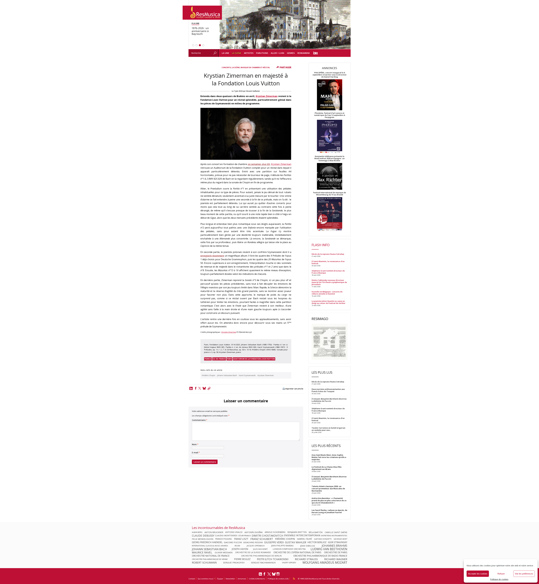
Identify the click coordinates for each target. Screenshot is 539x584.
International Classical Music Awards (210, 546)
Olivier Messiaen (223, 552)
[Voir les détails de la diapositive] (284, 24)
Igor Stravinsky (337, 542)
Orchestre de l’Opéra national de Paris (297, 552)
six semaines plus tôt (259, 164)
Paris (229, 359)
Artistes (248, 53)
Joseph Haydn (240, 549)
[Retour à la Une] (202, 13)
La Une (225, 53)
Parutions (262, 53)
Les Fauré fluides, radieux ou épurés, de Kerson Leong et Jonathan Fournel (329, 511)
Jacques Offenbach (256, 546)
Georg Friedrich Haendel (207, 542)
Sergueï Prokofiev (234, 562)
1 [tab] (193, 45)
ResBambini (303, 53)
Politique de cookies (499, 579)
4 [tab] (203, 45)
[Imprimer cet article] (284, 389)
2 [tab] (196, 45)
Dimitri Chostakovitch (267, 535)
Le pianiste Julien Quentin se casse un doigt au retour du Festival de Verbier (328, 302)
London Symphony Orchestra (289, 549)
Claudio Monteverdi (226, 535)
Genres (291, 53)
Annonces (242, 578)
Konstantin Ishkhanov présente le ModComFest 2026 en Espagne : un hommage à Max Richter (329, 158)
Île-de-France (219, 359)
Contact (192, 578)
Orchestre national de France (210, 556)
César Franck (244, 535)
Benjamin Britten (297, 532)
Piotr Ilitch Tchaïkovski (272, 559)
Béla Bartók (316, 532)
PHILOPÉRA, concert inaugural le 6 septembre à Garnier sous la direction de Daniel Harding (329, 75)
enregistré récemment (212, 255)
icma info (315, 53)
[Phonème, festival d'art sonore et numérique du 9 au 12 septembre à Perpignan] (330, 137)
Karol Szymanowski (247, 375)
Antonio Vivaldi (233, 532)
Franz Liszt (241, 539)
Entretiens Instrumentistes (334, 535)
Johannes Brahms (334, 546)
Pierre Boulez (242, 559)
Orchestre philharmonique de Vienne (210, 559)
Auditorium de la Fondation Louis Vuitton (254, 359)
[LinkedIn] (260, 575)
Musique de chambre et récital (255, 67)
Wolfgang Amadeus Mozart (324, 562)
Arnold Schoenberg (275, 532)
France (208, 359)
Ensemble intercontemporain (302, 535)
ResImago (320, 318)
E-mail (196, 452)
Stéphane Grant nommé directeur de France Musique (328, 272)
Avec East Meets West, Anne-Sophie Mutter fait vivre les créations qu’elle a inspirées (329, 457)
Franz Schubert (261, 539)
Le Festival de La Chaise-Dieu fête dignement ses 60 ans (327, 468)
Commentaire (199, 420)
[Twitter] (200, 388)
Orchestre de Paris (335, 552)
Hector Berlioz (317, 542)
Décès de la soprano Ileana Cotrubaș (328, 254)
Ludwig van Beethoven (329, 549)
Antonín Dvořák (254, 532)
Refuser (501, 573)
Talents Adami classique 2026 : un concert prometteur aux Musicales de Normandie (328, 488)
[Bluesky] (274, 574)
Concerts (226, 67)
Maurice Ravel (202, 552)
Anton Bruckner (214, 532)
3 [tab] (200, 45)
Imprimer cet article (294, 389)
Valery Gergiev (289, 562)
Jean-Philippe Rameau (282, 546)
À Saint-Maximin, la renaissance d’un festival (328, 262)
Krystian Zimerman (267, 96)
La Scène (236, 53)
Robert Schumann (204, 562)
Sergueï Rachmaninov (263, 562)
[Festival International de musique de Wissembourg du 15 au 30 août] (330, 214)
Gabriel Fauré (304, 539)
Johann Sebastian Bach (227, 375)
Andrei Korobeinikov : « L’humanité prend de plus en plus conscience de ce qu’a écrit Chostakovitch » (329, 500)
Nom (195, 444)
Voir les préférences (524, 573)
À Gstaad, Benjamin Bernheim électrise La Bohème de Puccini (329, 477)
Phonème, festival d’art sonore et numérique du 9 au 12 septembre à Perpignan (329, 115)
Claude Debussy (203, 535)
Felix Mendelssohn (202, 539)
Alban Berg (197, 532)
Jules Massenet (260, 549)
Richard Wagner (335, 559)
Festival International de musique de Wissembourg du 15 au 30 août (329, 194)
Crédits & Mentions (257, 578)
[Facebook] (196, 388)
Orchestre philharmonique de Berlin (261, 556)
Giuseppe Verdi (274, 542)
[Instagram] (278, 574)
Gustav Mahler (295, 542)
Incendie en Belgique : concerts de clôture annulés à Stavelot (327, 293)
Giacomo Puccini (233, 542)
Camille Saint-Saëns (336, 532)
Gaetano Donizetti (323, 539)
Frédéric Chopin (208, 375)
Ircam (237, 546)
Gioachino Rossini (253, 542)
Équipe (220, 578)
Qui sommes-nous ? (206, 578)
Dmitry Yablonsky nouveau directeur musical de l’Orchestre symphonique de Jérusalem (329, 282)
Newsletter (230, 578)
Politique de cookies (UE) (278, 578)
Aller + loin (277, 53)
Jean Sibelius (307, 546)
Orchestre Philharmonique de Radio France (320, 556)
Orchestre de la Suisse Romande (253, 552)
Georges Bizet (340, 539)
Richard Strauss (306, 559)
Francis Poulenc (223, 539)
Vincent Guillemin (253, 91)
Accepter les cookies (477, 573)
